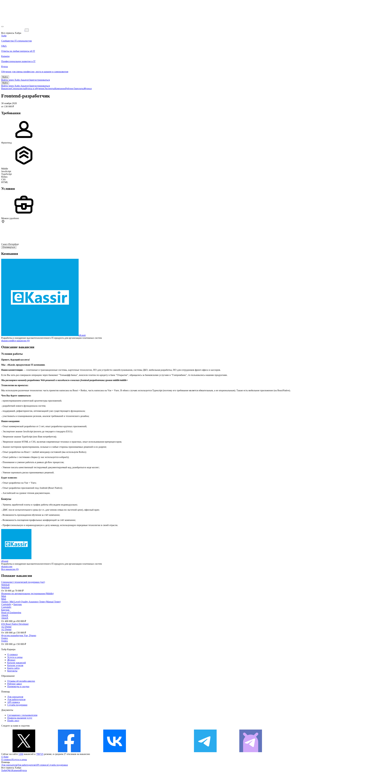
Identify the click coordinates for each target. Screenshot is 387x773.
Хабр (4, 770)
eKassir (82, 335)
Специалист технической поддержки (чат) (23, 582)
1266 (20, 754)
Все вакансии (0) (21, 340)
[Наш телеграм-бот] (250, 751)
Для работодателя (16, 699)
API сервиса (13, 702)
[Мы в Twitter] (24, 751)
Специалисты (18, 88)
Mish (3, 596)
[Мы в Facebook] (69, 751)
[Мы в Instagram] (160, 751)
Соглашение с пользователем (22, 715)
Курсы (23, 770)
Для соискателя (15, 696)
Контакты (12, 670)
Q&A (9, 770)
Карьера (16, 770)
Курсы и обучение (35, 88)
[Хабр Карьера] (13, 30)
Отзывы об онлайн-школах (21, 681)
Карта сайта (13, 668)
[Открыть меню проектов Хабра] (2, 26)
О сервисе (12, 654)
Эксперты (49, 88)
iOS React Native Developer (15, 624)
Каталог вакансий (16, 662)
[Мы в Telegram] (205, 751)
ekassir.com (6, 340)
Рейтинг (69, 88)
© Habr (4, 756)
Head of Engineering (11, 612)
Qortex (4, 638)
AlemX (4, 615)
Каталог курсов (15, 665)
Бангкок (17, 604)
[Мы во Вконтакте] (114, 751)
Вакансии (6, 88)
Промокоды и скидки (18, 686)
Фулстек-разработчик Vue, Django (18, 635)
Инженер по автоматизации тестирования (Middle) (27, 593)
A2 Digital (6, 626)
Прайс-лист (13, 720)
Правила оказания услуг (19, 718)
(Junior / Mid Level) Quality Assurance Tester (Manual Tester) (31, 601)
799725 (39, 754)
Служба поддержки (17, 705)
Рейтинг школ (14, 683)
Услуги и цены (15, 657)
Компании (60, 88)
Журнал (88, 88)
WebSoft (5, 584)
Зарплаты (79, 88)
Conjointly (6, 604)
